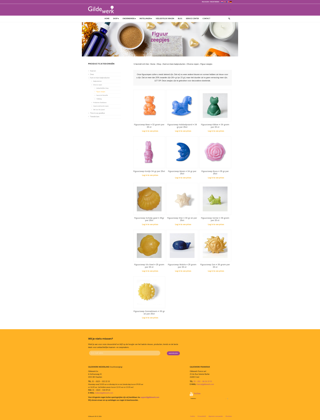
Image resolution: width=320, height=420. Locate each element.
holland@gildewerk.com (104, 393)
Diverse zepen (193, 64)
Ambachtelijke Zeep (102, 88)
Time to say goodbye (97, 113)
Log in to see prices (150, 131)
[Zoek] (228, 19)
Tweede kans (94, 117)
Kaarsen (93, 71)
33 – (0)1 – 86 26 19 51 (203, 381)
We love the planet (99, 109)
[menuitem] (210, 1)
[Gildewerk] (101, 10)
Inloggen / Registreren (210, 1)
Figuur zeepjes (100, 91)
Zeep (92, 74)
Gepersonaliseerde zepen (101, 106)
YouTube (197, 394)
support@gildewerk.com (150, 397)
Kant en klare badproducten (174, 64)
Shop (159, 64)
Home (152, 64)
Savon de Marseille (102, 95)
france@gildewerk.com (205, 384)
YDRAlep (99, 99)
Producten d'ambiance (99, 102)
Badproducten (97, 81)
